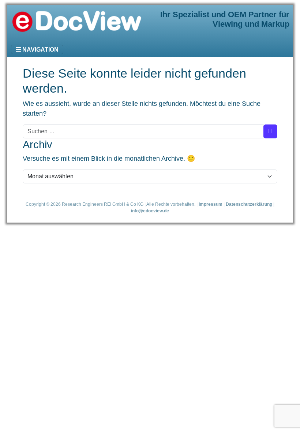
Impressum (210, 204)
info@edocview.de (150, 210)
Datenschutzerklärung (249, 204)
